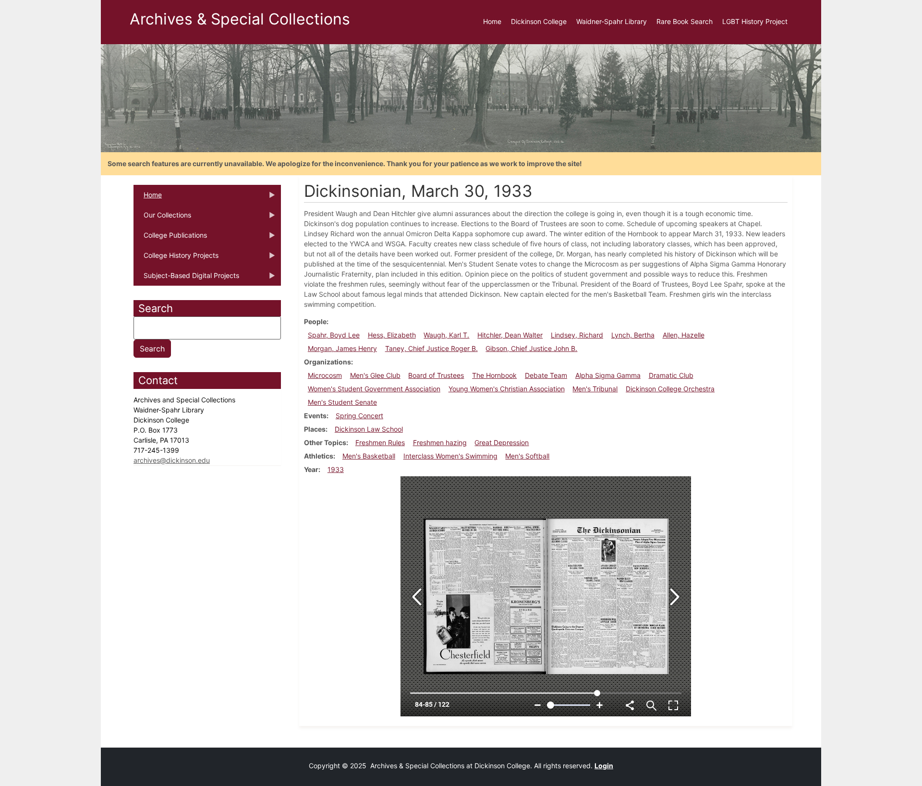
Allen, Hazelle (683, 335)
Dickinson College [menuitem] (539, 21)
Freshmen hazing (440, 442)
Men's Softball (527, 456)
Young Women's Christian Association (507, 389)
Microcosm (325, 375)
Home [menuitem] (492, 21)
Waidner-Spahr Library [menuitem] (611, 21)
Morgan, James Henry (342, 348)
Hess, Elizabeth (392, 335)
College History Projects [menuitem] (175, 258)
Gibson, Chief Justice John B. (531, 348)
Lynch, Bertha (633, 335)
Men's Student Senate (342, 402)
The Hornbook (494, 375)
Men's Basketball (368, 456)
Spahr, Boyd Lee (334, 335)
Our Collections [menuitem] (162, 218)
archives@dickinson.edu (171, 460)
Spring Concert (359, 415)
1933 (336, 469)
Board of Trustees (436, 375)
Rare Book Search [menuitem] (684, 21)
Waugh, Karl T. (446, 335)
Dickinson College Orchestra (670, 389)
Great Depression (501, 442)
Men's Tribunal (595, 389)
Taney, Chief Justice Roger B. (431, 348)
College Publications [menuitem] (170, 238)
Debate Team (546, 375)
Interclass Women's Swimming (450, 456)
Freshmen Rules (380, 442)
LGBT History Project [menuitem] (755, 21)
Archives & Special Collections (240, 19)
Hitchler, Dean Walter (510, 335)
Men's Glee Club (375, 375)
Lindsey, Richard (577, 335)
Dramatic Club (671, 375)
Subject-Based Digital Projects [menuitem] (186, 278)
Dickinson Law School (369, 429)
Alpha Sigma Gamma (608, 375)
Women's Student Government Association (374, 389)
